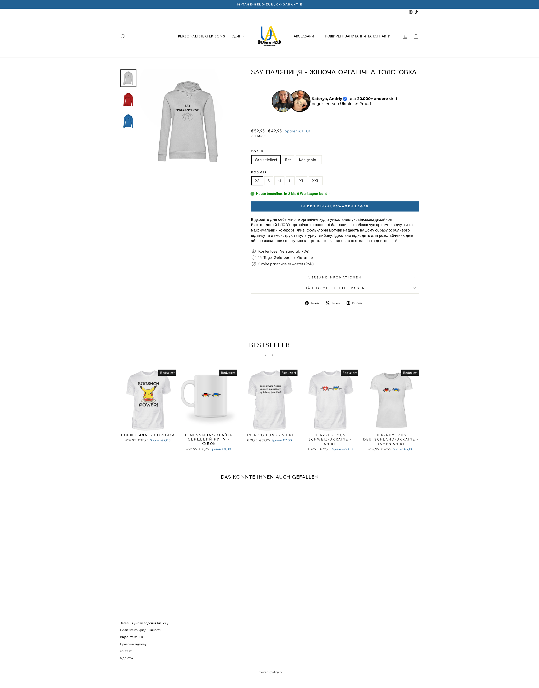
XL (301, 180)
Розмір (259, 172)
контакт (126, 651)
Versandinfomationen (335, 277)
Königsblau (309, 159)
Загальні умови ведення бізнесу (144, 623)
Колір (257, 151)
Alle (269, 355)
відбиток (126, 658)
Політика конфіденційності (140, 630)
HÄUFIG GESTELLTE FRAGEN (335, 288)
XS (257, 180)
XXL (315, 180)
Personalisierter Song (201, 36)
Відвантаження (131, 637)
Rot (288, 159)
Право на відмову (133, 644)
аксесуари (304, 36)
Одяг (237, 36)
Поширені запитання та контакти (358, 36)
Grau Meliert (266, 159)
